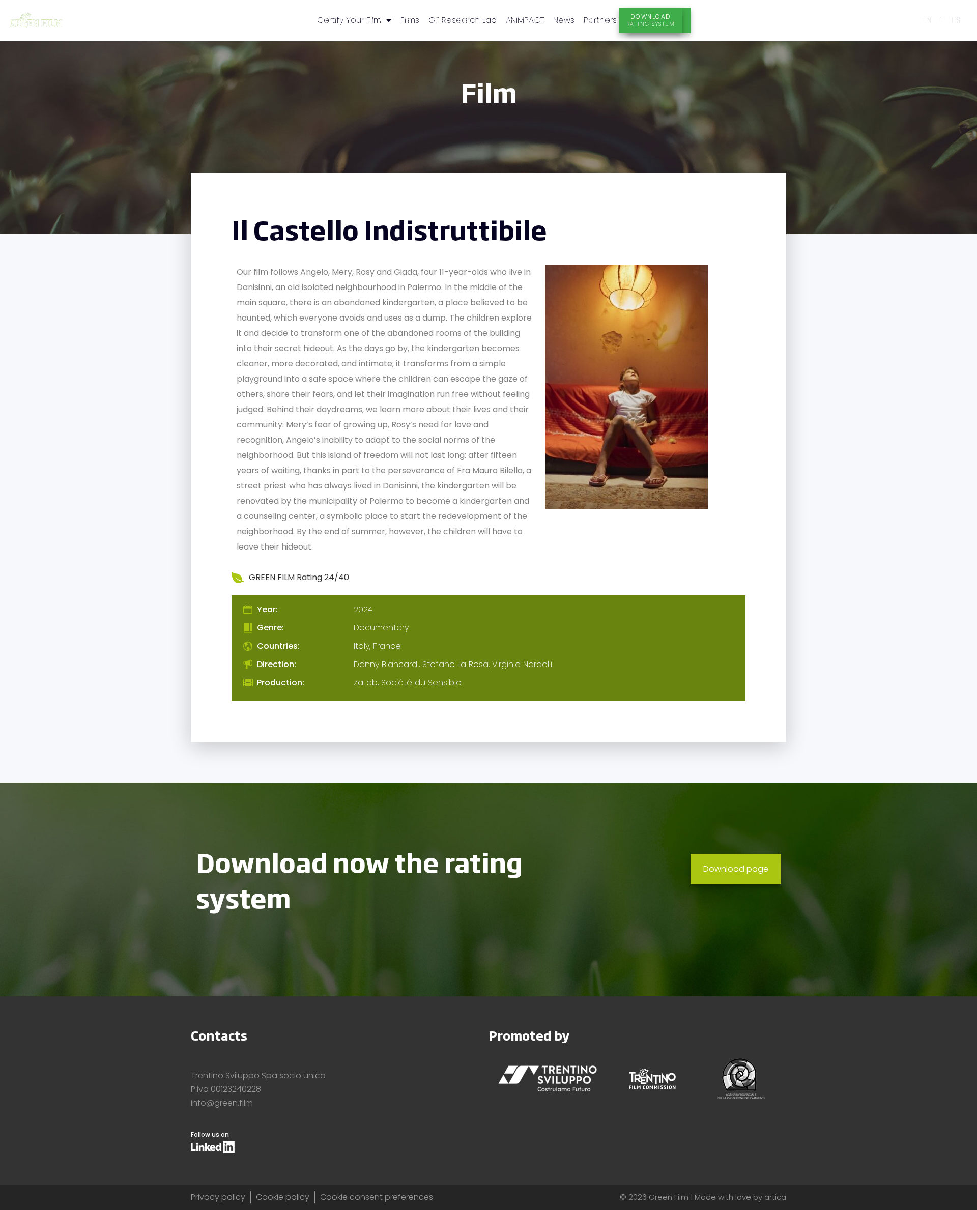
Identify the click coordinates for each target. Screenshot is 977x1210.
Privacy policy (218, 1197)
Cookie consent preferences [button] (376, 1197)
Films (402, 20)
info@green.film (222, 1103)
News (556, 20)
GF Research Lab (455, 20)
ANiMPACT (517, 20)
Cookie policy (282, 1197)
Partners (592, 20)
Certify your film (341, 20)
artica (775, 1197)
